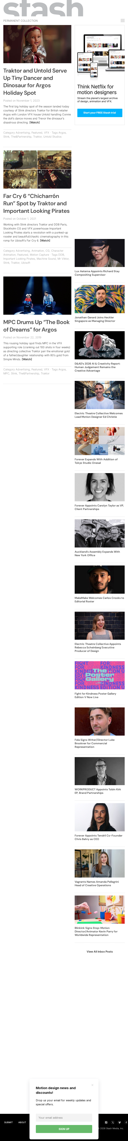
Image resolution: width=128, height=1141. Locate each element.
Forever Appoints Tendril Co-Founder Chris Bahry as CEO (98, 837)
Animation (38, 250)
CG (48, 250)
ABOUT (22, 1122)
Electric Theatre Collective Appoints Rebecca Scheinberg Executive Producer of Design (98, 647)
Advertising (23, 132)
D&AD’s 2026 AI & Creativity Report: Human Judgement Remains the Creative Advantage (97, 367)
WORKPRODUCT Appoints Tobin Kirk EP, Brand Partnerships (98, 791)
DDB (61, 254)
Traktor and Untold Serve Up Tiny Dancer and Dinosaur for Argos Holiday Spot (35, 82)
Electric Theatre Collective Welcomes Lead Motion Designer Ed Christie (99, 415)
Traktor (37, 136)
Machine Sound (46, 258)
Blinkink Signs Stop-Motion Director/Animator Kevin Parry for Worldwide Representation (96, 931)
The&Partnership (21, 136)
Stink (6, 136)
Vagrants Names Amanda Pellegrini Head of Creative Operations (97, 883)
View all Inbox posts (100, 951)
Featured (37, 132)
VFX (46, 132)
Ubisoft (25, 262)
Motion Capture (39, 254)
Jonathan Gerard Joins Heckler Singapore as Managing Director (95, 319)
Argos (62, 132)
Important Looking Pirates (19, 258)
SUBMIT (8, 1122)
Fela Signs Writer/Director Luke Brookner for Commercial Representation (94, 743)
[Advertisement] (37, 410)
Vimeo (119, 1122)
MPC (6, 373)
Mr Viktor (63, 258)
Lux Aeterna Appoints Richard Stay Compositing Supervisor (97, 272)
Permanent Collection (20, 20)
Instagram (106, 1122)
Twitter (112, 1122)
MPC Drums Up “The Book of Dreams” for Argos (36, 325)
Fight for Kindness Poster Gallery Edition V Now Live (95, 695)
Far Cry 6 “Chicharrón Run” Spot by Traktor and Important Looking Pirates (36, 203)
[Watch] (35, 122)
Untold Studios (52, 136)
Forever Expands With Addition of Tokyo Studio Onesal (96, 461)
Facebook (126, 1122)
